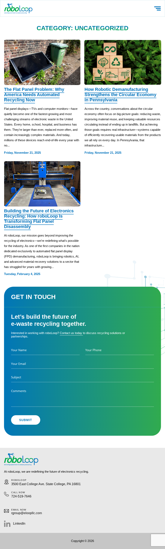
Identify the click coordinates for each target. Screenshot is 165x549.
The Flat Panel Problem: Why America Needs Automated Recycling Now (34, 94)
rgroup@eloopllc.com (26, 513)
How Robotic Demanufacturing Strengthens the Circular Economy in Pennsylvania (120, 94)
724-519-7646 (21, 496)
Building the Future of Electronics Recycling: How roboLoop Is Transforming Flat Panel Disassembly (39, 218)
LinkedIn (19, 523)
